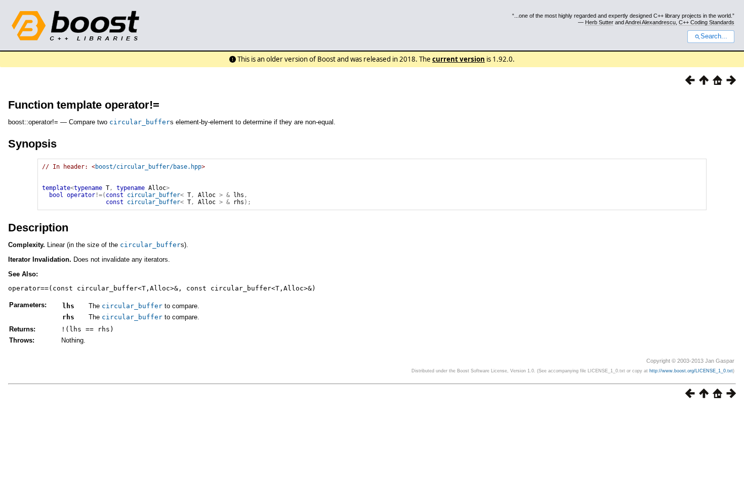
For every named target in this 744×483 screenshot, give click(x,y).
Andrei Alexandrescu (650, 22)
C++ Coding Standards (706, 22)
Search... (713, 36)
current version (458, 59)
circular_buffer (139, 122)
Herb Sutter (599, 22)
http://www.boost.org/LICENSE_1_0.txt (691, 370)
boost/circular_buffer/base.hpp (148, 166)
